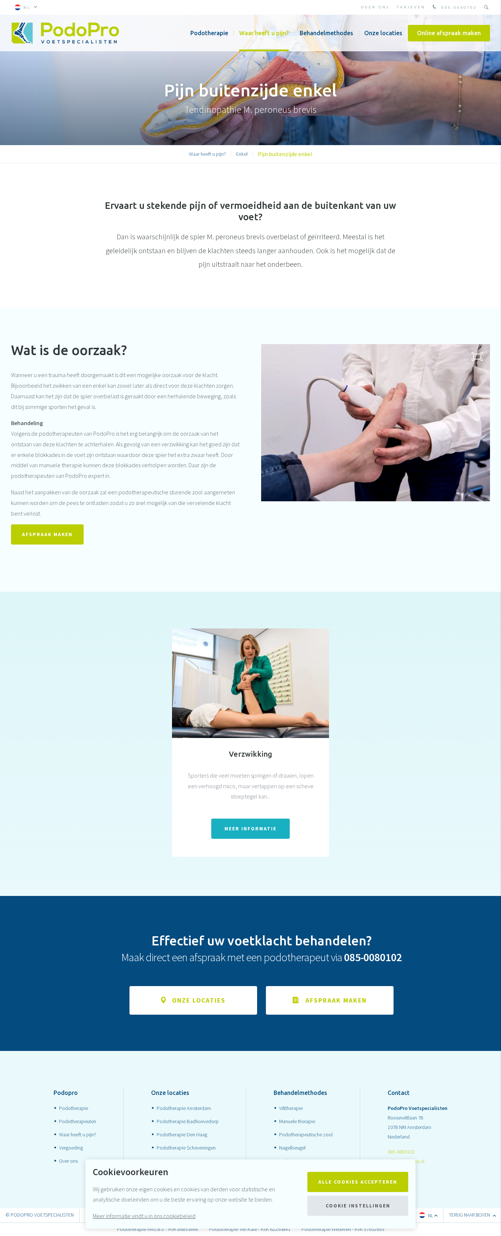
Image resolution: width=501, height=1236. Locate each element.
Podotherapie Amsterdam (184, 1108)
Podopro (66, 1092)
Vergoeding (71, 1147)
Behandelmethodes (326, 33)
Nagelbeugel (292, 1147)
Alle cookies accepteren (357, 1182)
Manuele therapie (297, 1121)
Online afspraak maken (449, 33)
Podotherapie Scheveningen (186, 1147)
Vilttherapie (291, 1108)
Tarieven (411, 7)
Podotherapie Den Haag (182, 1134)
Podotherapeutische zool (306, 1134)
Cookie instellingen (358, 1206)
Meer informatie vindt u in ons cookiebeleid (144, 1216)
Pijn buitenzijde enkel (285, 154)
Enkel (242, 154)
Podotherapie (209, 33)
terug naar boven (470, 1215)
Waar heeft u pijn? (264, 33)
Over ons (375, 7)
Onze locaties (383, 33)
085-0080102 (458, 7)
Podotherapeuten (77, 1121)
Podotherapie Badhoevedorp (188, 1121)
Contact (399, 1092)
